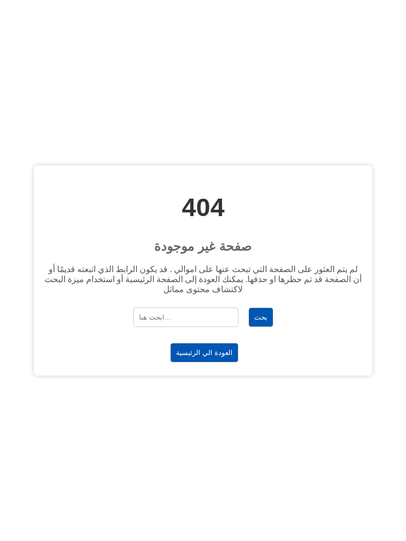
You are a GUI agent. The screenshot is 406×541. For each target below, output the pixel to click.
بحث (260, 317)
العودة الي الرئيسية (204, 353)
